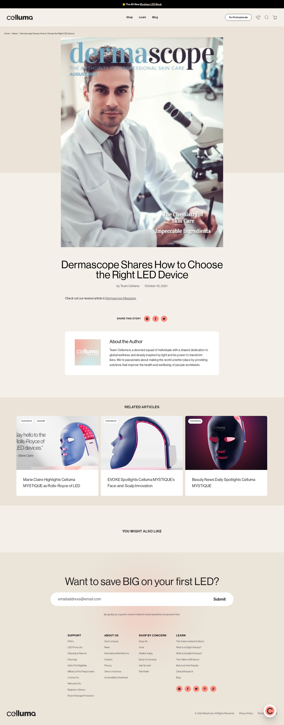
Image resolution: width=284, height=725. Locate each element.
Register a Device (76, 689)
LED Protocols (75, 647)
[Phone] (258, 17)
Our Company (111, 641)
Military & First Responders (81, 671)
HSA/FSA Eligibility (77, 665)
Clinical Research (184, 671)
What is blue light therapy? (189, 653)
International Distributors (116, 653)
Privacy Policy (246, 713)
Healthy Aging (146, 653)
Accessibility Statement (116, 677)
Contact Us (73, 677)
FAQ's (71, 641)
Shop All (143, 641)
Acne (141, 647)
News (15, 33)
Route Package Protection (81, 695)
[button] (275, 17)
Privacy (108, 665)
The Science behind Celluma (190, 641)
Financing (72, 659)
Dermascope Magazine (120, 298)
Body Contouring (147, 659)
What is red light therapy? (188, 647)
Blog (178, 677)
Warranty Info (74, 683)
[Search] (266, 17)
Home (7, 33)
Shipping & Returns (77, 653)
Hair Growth (145, 665)
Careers (108, 659)
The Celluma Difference (187, 659)
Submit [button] (219, 599)
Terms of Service (112, 671)
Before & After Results (187, 665)
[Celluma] (20, 17)
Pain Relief (144, 671)
